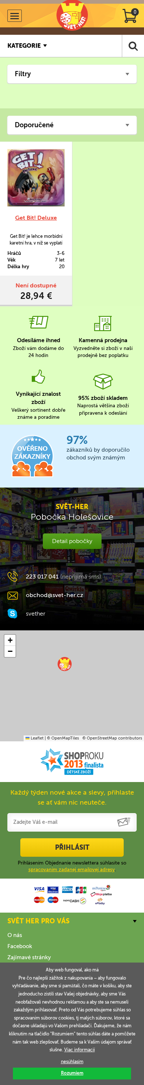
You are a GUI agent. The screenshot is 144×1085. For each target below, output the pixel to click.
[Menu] (14, 16)
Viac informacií (79, 1049)
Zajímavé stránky (29, 957)
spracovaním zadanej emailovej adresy (71, 869)
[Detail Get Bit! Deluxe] (36, 177)
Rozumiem (72, 1073)
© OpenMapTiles (63, 738)
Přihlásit (72, 847)
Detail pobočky (72, 541)
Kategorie (24, 45)
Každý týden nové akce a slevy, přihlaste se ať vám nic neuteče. (72, 797)
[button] (65, 664)
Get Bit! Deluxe (36, 217)
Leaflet (37, 738)
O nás (14, 935)
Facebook (19, 946)
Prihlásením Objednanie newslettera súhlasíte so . (72, 866)
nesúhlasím (72, 1061)
